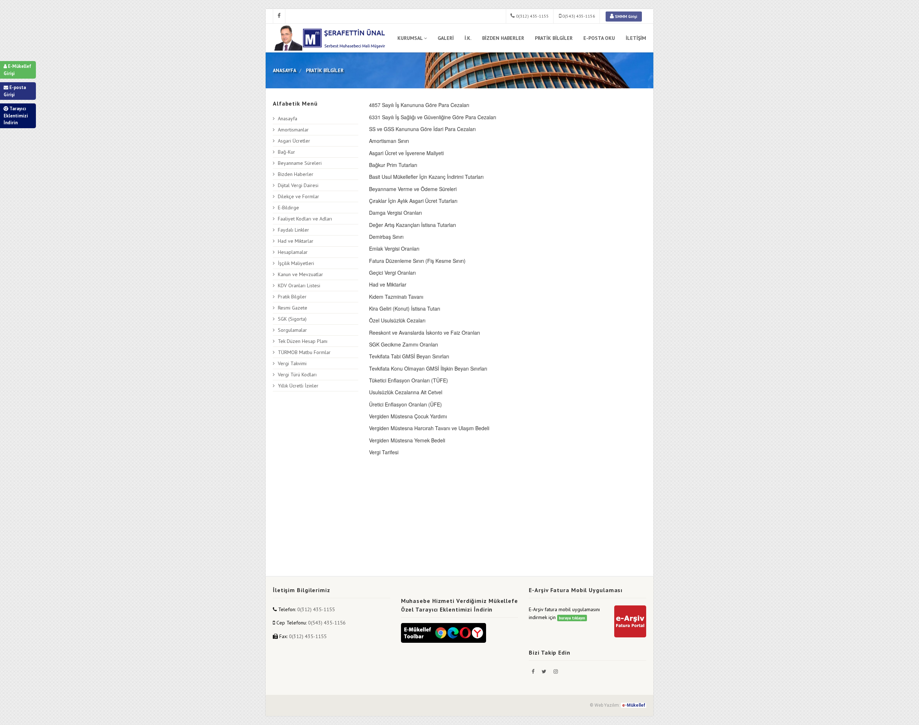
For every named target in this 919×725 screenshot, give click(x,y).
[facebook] (279, 16)
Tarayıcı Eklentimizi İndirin (16, 116)
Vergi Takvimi (292, 363)
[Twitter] (545, 671)
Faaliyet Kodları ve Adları (305, 218)
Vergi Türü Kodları (297, 374)
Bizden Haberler (295, 174)
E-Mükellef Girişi (17, 69)
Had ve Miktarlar (295, 241)
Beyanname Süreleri (300, 163)
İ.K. (468, 38)
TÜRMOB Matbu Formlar (304, 352)
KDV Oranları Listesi (299, 285)
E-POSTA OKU (599, 38)
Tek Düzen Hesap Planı (302, 341)
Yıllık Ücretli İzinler (298, 385)
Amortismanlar (293, 129)
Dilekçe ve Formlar (298, 196)
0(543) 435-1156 (578, 16)
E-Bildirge (288, 207)
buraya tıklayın (572, 618)
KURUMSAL (410, 38)
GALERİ (446, 38)
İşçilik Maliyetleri (296, 263)
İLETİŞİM (636, 38)
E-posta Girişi (15, 91)
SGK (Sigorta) (292, 319)
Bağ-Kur (286, 152)
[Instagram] (556, 671)
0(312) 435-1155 (532, 16)
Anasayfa (287, 118)
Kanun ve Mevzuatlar (300, 274)
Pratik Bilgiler (292, 296)
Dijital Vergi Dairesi (298, 185)
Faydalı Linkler (293, 230)
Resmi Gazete (292, 308)
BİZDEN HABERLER (503, 38)
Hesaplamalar (293, 252)
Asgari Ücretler (294, 141)
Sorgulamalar (292, 330)
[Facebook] (534, 671)
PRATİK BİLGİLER (554, 38)
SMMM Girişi (625, 16)
